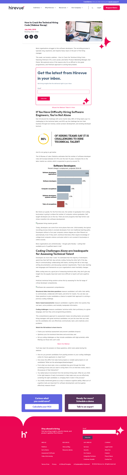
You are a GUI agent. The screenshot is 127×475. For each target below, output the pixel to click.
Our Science (87, 453)
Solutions (36, 7)
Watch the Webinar (63, 344)
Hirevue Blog (66, 447)
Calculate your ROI (42, 406)
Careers (107, 453)
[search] (92, 8)
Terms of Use (45, 464)
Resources (62, 7)
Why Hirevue (49, 7)
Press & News (109, 456)
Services (86, 447)
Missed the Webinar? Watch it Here (63, 107)
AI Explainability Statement (82, 464)
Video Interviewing (47, 456)
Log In (99, 7)
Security (86, 450)
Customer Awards (89, 459)
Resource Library (68, 450)
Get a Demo (45, 450)
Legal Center (109, 447)
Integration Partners (90, 456)
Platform (44, 447)
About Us (107, 450)
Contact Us (108, 459)
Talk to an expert (85, 406)
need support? (114, 2)
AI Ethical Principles (65, 464)
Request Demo (111, 8)
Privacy (54, 464)
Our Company (76, 7)
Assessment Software (48, 453)
